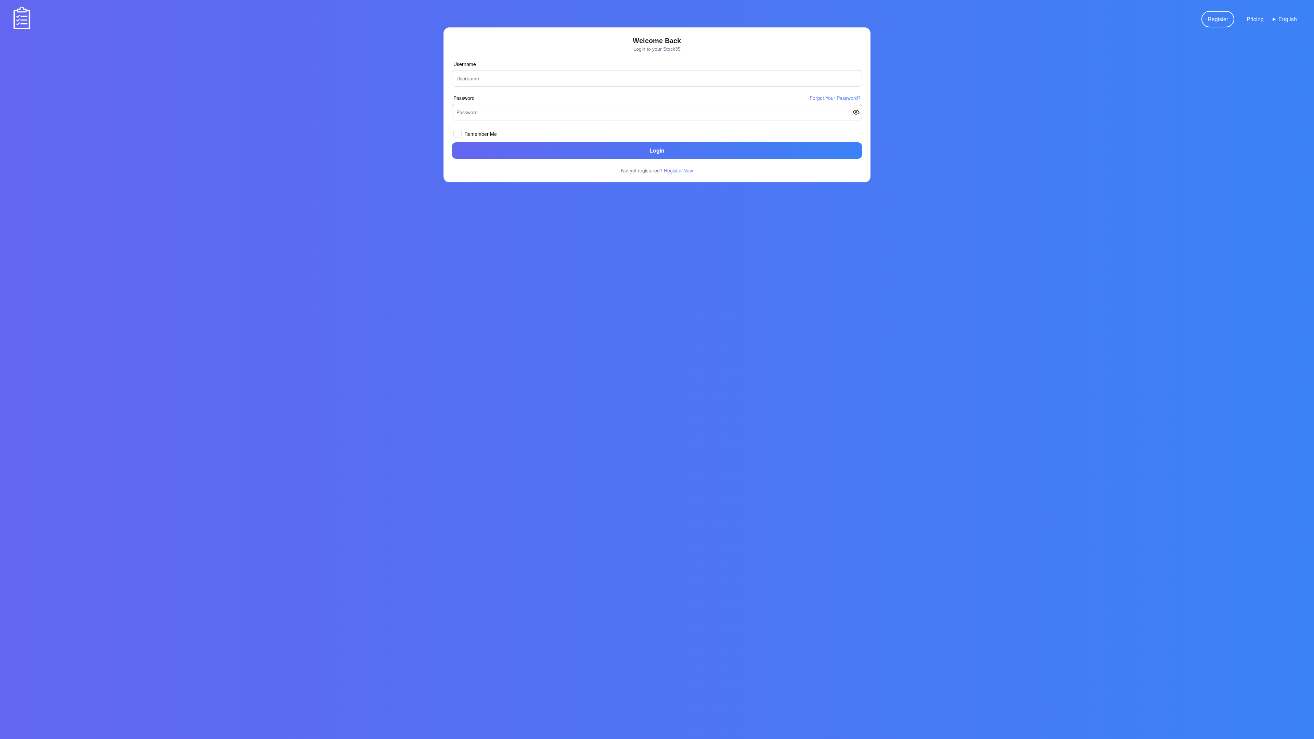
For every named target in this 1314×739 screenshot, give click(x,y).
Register (1218, 19)
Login (657, 150)
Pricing (1255, 19)
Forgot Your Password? (835, 97)
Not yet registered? (657, 170)
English (1287, 19)
